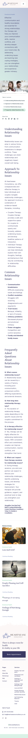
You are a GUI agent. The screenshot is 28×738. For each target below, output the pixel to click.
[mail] (17, 118)
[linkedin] (14, 118)
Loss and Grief (8, 549)
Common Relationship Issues (13, 107)
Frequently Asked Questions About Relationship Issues (15, 110)
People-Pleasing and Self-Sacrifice (13, 584)
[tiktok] (11, 118)
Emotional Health (10, 14)
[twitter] (6, 118)
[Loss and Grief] (14, 529)
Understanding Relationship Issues (15, 100)
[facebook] (3, 118)
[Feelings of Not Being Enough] (14, 598)
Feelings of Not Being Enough (11, 608)
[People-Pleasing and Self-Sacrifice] (14, 562)
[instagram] (8, 118)
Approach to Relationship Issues (14, 103)
